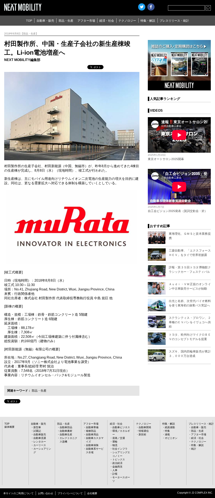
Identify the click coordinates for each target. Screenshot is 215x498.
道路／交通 (118, 438)
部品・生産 (66, 20)
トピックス (118, 459)
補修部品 (91, 430)
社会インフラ (119, 448)
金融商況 (117, 466)
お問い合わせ (45, 493)
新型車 (37, 427)
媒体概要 (9, 426)
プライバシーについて (70, 493)
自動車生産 (66, 434)
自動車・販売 (45, 20)
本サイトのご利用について (18, 493)
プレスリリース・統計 (174, 20)
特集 (167, 430)
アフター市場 (86, 20)
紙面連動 (170, 427)
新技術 (142, 434)
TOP (29, 20)
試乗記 (37, 430)
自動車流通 (39, 438)
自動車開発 (145, 427)
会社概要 (92, 493)
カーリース (39, 445)
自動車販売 (39, 434)
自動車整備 (92, 427)
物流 (114, 445)
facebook (151, 7)
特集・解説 (147, 20)
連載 (167, 434)
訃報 (114, 473)
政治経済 (117, 463)
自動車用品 (92, 434)
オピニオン (171, 438)
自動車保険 (92, 445)
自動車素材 (66, 430)
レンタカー (39, 441)
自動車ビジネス (121, 427)
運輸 (114, 441)
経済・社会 (106, 20)
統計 (193, 448)
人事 (114, 470)
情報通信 (144, 430)
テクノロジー (127, 20)
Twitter (141, 7)
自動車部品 (66, 427)
